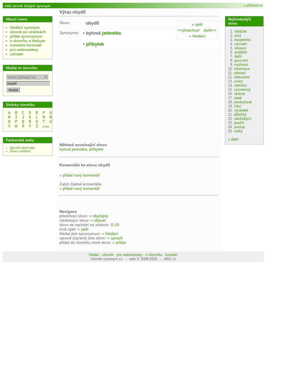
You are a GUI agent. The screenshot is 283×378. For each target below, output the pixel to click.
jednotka (111, 33)
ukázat (239, 94)
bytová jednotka (73, 149)
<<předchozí (189, 30)
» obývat (98, 220)
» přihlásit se (253, 5)
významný (242, 89)
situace (240, 48)
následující (242, 118)
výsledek (241, 110)
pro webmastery (24, 49)
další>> (210, 30)
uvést (238, 81)
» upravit (114, 238)
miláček (240, 31)
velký (238, 131)
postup (239, 127)
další (238, 56)
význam (240, 44)
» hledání (197, 36)
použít (239, 123)
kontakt (171, 255)
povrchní (241, 60)
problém (240, 52)
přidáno (46, 126)
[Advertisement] (105, 94)
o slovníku (154, 255)
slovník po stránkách (28, 32)
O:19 (115, 224)
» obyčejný (98, 216)
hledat (94, 255)
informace (242, 69)
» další (233, 139)
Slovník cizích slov (22, 147)
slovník (108, 255)
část (237, 106)
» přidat (119, 242)
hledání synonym (25, 27)
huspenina (242, 40)
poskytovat (243, 102)
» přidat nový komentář (79, 175)
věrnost (240, 73)
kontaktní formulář (26, 45)
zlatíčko (240, 85)
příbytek (95, 44)
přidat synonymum (26, 36)
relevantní (242, 77)
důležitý (240, 114)
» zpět (197, 24)
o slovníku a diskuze (27, 40)
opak (238, 98)
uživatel (16, 54)
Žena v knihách (20, 151)
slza (237, 35)
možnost (241, 65)
